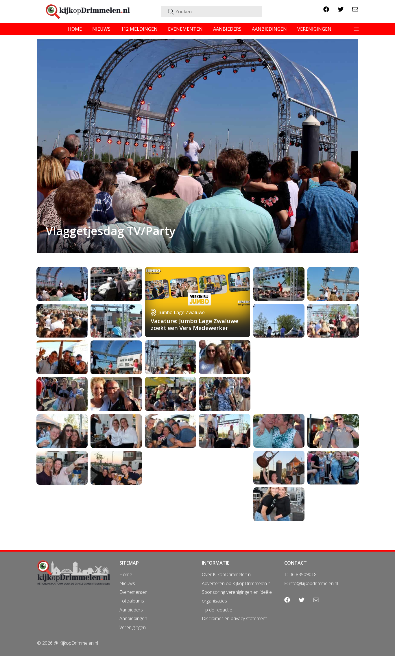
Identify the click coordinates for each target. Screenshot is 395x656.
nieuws (101, 29)
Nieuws (127, 583)
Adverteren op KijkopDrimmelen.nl (236, 583)
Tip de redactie (217, 610)
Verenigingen (132, 627)
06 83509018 (303, 574)
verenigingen (314, 29)
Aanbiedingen (133, 618)
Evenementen (133, 592)
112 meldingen (139, 29)
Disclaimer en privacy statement (234, 618)
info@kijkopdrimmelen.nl (313, 583)
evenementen (185, 29)
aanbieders (227, 29)
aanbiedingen (269, 29)
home (75, 29)
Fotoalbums (131, 601)
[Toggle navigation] (356, 29)
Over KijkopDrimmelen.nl (227, 574)
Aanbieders (131, 610)
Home (125, 574)
